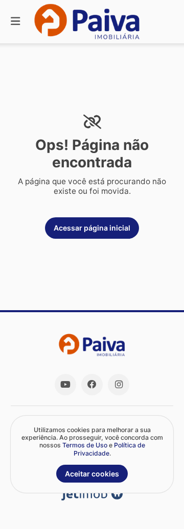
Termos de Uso (84, 445)
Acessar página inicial (92, 227)
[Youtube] (65, 384)
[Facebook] (92, 384)
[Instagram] (118, 384)
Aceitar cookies (92, 473)
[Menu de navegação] (15, 21)
